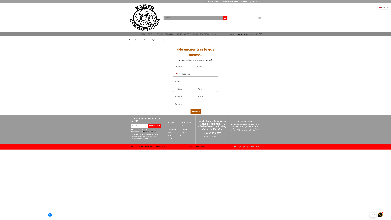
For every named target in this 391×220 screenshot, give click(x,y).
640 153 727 (257, 34)
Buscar (196, 111)
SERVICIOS (169, 34)
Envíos (182, 126)
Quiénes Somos (213, 2)
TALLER (160, 34)
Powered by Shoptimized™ (195, 147)
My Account (256, 2)
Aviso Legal (183, 136)
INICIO (143, 34)
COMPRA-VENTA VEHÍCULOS (187, 34)
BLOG (214, 34)
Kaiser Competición (144, 147)
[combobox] (177, 73)
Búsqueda (171, 122)
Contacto (245, 2)
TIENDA (151, 34)
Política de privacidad (149, 132)
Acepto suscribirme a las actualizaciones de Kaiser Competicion (145, 131)
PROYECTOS (204, 34)
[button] (383, 7)
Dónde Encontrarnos (230, 2)
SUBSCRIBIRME (154, 126)
